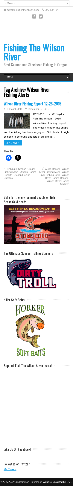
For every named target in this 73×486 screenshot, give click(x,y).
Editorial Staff (14, 109)
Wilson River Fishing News (54, 173)
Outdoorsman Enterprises (28, 482)
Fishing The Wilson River (34, 52)
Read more (12, 143)
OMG (69, 482)
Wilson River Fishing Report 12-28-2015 (32, 103)
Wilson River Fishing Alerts (54, 170)
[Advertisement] (36, 405)
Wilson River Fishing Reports (57, 176)
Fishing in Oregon (16, 169)
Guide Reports (52, 169)
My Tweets (10, 469)
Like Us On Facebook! (17, 449)
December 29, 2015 (38, 109)
